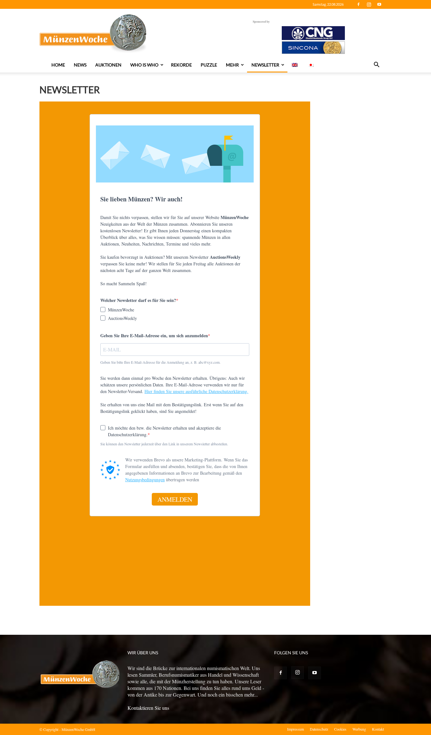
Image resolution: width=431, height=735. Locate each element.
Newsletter (265, 64)
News (80, 64)
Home (58, 64)
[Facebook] (358, 4)
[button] (376, 65)
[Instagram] (369, 4)
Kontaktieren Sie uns (148, 707)
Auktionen (108, 64)
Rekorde (181, 64)
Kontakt (378, 729)
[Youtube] (379, 4)
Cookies (340, 729)
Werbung (359, 729)
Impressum (295, 729)
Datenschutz (319, 729)
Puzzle (209, 64)
